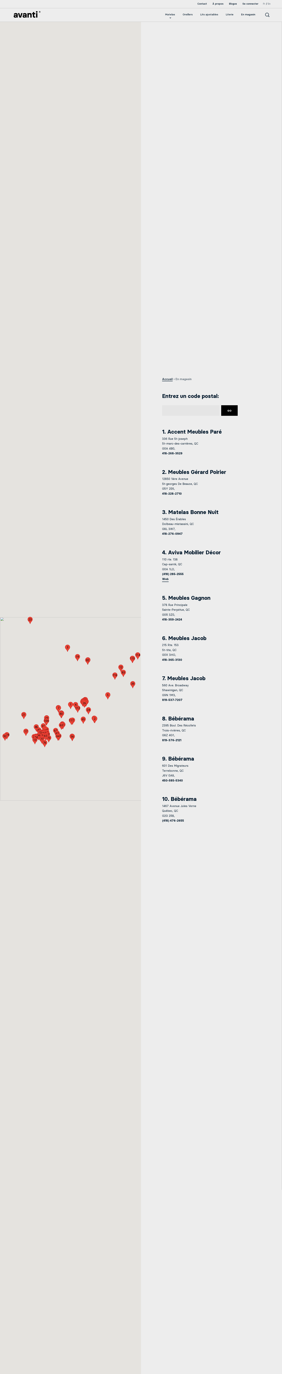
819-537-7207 (172, 700)
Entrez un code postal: (190, 396)
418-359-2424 (172, 619)
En (269, 3)
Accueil (167, 379)
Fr (264, 3)
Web (165, 579)
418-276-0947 (172, 534)
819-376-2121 (171, 740)
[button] (70, 705)
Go (229, 410)
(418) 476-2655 (173, 820)
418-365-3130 (172, 660)
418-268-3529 (172, 453)
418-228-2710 (172, 493)
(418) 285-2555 (173, 574)
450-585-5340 (172, 780)
